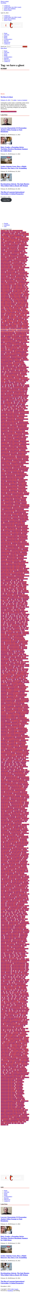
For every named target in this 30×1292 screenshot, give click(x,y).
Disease (11, 601)
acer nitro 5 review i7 (16, 292)
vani (11, 1030)
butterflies (23, 405)
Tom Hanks (10, 1015)
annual (17, 370)
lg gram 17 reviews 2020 (13, 678)
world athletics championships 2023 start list (13, 1106)
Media (5, 37)
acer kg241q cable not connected (9, 247)
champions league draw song (14, 527)
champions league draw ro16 (21, 505)
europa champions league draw (12, 610)
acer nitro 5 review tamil (7, 301)
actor (7, 349)
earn (8, 604)
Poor (27, 953)
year (13, 1123)
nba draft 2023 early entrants (13, 837)
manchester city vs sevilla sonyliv (17, 741)
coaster (9, 583)
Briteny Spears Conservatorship (9, 404)
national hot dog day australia (12, 778)
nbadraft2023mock (11, 910)
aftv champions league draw (20, 351)
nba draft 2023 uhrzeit (10, 897)
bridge (16, 403)
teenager (23, 1008)
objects (24, 911)
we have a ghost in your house (15, 1039)
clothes (5, 583)
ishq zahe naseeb (5, 660)
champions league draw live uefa (9, 479)
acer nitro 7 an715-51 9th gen (14, 310)
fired (25, 616)
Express (24, 613)
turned (2, 1018)
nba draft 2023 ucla (15, 895)
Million (18, 762)
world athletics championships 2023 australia (16, 1074)
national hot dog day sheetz (17, 797)
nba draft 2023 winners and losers (15, 905)
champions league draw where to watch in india (13, 567)
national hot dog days (19, 808)
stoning (25, 997)
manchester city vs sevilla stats (9, 743)
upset (27, 1028)
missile (11, 763)
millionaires (23, 762)
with (2, 1071)
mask (5, 759)
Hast (21, 627)
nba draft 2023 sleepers (22, 879)
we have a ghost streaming (17, 1053)
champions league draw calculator (9, 429)
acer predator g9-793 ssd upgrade (15, 343)
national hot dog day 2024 (7, 775)
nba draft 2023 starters (17, 882)
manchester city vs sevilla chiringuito (14, 703)
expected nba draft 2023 (14, 613)
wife (5, 1070)
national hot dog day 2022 (17, 772)
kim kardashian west (12, 669)
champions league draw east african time (16, 448)
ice (15, 651)
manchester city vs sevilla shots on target (14, 738)
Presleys (3, 956)
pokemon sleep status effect (19, 940)
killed (15, 667)
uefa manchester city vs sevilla (15, 1025)
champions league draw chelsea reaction (15, 440)
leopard (5, 672)
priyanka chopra (22, 956)
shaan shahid (4, 984)
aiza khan (3, 352)
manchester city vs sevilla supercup (14, 750)
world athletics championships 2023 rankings (12, 1092)
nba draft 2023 (18, 811)
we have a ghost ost (16, 1046)
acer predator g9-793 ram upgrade (15, 340)
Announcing (12, 370)
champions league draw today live (16, 546)
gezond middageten (10, 621)
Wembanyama (13, 1067)
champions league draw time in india (16, 540)
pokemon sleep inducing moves (21, 931)
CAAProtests (4, 407)
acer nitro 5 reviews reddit (19, 306)
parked (18, 914)
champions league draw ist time (13, 471)
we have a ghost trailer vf (13, 1064)
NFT (5, 911)
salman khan (18, 978)
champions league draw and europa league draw (14, 422)
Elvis (23, 607)
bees (4, 386)
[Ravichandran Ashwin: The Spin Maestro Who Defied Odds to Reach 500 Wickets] (6, 180)
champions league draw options (9, 491)
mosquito (19, 765)
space (13, 994)
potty (15, 954)
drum (26, 602)
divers (20, 601)
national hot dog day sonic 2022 (18, 799)
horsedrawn (17, 629)
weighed (6, 1067)
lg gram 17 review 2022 (10, 673)
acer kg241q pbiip (15, 261)
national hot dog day (19, 771)
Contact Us (7, 5)
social (22, 991)
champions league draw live (8, 475)
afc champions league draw (16, 349)
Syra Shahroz (4, 1005)
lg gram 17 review (12, 672)
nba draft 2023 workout (15, 908)
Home (5, 33)
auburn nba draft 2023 (6, 383)
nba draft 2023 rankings (15, 860)
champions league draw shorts (20, 518)
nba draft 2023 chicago (16, 832)
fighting (8, 616)
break (2, 403)
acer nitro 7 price (17, 322)
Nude (13, 911)
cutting (20, 590)
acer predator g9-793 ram (20, 339)
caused (7, 410)
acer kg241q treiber (21, 276)
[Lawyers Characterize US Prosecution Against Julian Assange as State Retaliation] (6, 124)
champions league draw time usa (20, 543)
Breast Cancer (7, 403)
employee (10, 608)
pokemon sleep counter (20, 928)
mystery (22, 769)
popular (3, 954)
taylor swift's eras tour (16, 1006)
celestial (11, 410)
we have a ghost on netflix (18, 1045)
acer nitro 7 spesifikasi (16, 328)
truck (21, 1016)
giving (2, 623)
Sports (5, 36)
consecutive (13, 584)
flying (23, 617)
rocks (26, 975)
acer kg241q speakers (21, 272)
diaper (13, 599)
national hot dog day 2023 (20, 774)
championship (8, 580)
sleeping (15, 991)
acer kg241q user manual (17, 278)
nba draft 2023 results (9, 864)
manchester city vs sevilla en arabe (14, 707)
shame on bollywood (6, 985)
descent (10, 599)
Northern (9, 911)
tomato (15, 1015)
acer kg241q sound (11, 272)
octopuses (3, 913)
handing (24, 626)
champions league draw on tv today (16, 487)
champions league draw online (18, 490)
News (2, 911)
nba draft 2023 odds (6, 852)
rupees (21, 976)
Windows (12, 1070)
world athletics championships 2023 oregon (12, 1091)
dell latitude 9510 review (15, 598)
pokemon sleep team (11, 942)
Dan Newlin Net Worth (7, 592)
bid (20, 397)
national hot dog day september (12, 796)
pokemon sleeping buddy (14, 945)
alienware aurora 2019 (18, 363)
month (11, 765)
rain (10, 960)
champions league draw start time (12, 530)
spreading (18, 996)
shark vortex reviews (21, 988)
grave (2, 624)
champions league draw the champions (17, 537)
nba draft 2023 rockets (16, 866)
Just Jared (21, 666)
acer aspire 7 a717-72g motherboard (12, 235)
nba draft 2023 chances (16, 829)
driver (22, 602)
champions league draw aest (8, 419)
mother (24, 765)
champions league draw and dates (9, 422)
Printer (16, 956)
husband (19, 632)
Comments (7, 225)
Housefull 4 (4, 630)
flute (18, 617)
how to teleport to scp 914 (14, 630)
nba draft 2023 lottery (16, 849)
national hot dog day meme (20, 793)
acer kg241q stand (5, 275)
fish (27, 616)
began (7, 386)
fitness (8, 617)
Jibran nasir (17, 663)
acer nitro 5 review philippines (18, 297)
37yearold (18, 232)
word (5, 1073)
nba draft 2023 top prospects (13, 891)
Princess (12, 956)
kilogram (19, 667)
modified (23, 763)
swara (12, 1003)
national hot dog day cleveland (14, 784)
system (10, 1005)
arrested (8, 371)
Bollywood (19, 400)
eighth (15, 607)
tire (24, 1011)
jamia (14, 660)
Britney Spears (9, 405)
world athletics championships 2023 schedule (12, 1097)
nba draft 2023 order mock (13, 855)
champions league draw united (16, 556)
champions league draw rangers (15, 493)
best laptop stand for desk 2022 (19, 388)
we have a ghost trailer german (9, 1058)
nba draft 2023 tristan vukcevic (19, 894)
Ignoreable (22, 651)
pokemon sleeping (19, 944)
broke (14, 405)
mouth (9, 766)
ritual (20, 972)
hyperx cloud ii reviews (7, 636)
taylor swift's (7, 1006)
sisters (8, 991)
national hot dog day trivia (17, 803)
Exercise (6, 613)
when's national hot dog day (18, 1068)
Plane (16, 920)
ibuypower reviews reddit (7, 651)
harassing (9, 627)
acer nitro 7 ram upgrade (16, 324)
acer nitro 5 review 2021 (17, 285)
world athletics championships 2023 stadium (12, 1103)
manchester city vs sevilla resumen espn (11, 735)
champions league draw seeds (19, 515)
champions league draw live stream (15, 476)
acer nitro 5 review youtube (8, 304)
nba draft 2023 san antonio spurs (14, 871)
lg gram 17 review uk (17, 676)
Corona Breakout (5, 587)
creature (7, 590)
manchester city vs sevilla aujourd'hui (17, 694)
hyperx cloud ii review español (14, 633)
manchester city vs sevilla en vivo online (17, 713)
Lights (13, 679)
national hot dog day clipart (16, 786)
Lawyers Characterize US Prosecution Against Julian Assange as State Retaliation (13, 129)
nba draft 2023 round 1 (13, 867)
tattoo (2, 1006)
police (14, 953)
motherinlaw (4, 766)
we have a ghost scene (18, 1050)
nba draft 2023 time (9, 886)
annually (21, 370)
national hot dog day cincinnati (9, 783)
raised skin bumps (5, 962)
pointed (23, 920)
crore (10, 590)
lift (11, 679)
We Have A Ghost (7, 97)
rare (15, 971)
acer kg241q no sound (21, 258)
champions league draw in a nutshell (10, 462)
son (12, 993)
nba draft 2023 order (15, 854)
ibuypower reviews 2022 (14, 648)
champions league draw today (8, 545)
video (14, 1030)
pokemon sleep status (6, 940)
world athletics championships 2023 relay (12, 1094)
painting (20, 913)
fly (20, 617)
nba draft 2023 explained (7, 845)
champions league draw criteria (9, 447)
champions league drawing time (15, 577)
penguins (14, 916)
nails (26, 769)
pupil (23, 957)
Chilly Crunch (14, 1289)
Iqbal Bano (18, 657)
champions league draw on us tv (9, 488)
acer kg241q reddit (18, 263)
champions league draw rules (8, 511)
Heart (27, 627)
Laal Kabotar (25, 669)
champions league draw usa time (15, 559)
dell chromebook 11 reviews (20, 595)
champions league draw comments (17, 442)
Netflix (26, 910)
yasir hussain (7, 1123)
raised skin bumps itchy (7, 963)
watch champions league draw (21, 1031)
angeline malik (4, 370)
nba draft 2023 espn (6, 843)
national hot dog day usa (15, 806)
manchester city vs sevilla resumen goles (14, 736)
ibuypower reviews (14, 645)
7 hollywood (7, 233)
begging (11, 386)
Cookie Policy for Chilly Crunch (12, 7)
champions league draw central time (13, 434)
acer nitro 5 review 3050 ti (18, 287)
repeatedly (8, 972)
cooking (20, 586)
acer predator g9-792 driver (22, 332)
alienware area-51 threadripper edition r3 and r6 (14, 359)
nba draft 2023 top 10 (20, 886)
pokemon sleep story (6, 941)
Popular (6, 223)
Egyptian (22, 605)
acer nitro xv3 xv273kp (23, 330)
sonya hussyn (24, 993)
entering (3, 610)
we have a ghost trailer (15, 1055)
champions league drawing (8, 576)
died (16, 599)
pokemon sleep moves (18, 932)
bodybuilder (4, 400)
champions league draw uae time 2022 (11, 552)
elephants (19, 607)
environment (8, 610)
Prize (2, 957)
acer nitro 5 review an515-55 (18, 288)
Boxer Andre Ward (9, 401)
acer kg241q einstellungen (11, 254)
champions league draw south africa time (14, 527)
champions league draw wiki (21, 571)
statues (10, 997)
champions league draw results (12, 500)
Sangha (13, 979)
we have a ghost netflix (10, 1042)
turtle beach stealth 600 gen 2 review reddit (15, 1018)
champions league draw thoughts (9, 539)
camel (20, 407)
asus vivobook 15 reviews (16, 380)
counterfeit (10, 589)
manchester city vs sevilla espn (9, 718)
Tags (5, 226)
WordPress (10, 1290)
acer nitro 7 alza (18, 307)
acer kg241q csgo (15, 253)
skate (11, 991)
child (22, 580)
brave (20, 401)
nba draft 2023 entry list (10, 842)
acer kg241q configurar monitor (14, 251)
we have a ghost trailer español (20, 1056)
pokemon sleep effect (6, 929)
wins (16, 1070)
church (12, 582)
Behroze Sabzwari (18, 386)
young (18, 1123)
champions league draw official (9, 482)
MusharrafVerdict (5, 769)
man (5, 682)
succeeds (17, 999)
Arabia (26, 370)
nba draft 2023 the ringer (13, 885)
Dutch (5, 604)
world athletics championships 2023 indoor (11, 1084)
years (15, 1123)
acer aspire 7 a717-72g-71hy (11, 239)
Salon (23, 978)
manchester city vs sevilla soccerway (10, 740)
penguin (10, 916)
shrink (20, 990)
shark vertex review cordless (12, 987)
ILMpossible (11, 653)
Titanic (27, 1011)
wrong (2, 1123)
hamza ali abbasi (14, 626)
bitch (19, 398)
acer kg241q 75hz (19, 242)
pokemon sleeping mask (18, 947)
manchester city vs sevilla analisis (9, 687)
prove (11, 957)
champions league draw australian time (18, 428)
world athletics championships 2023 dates (12, 1079)
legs (2, 672)
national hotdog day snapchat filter (10, 809)
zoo (7, 1124)
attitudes (12, 382)
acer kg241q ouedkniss (7, 260)
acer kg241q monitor (23, 257)
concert (8, 584)
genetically (17, 620)
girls (24, 621)
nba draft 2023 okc (16, 852)
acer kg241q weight (19, 279)
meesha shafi (9, 761)
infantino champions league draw (9, 655)
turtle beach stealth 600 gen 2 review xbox (12, 1019)
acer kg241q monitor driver (8, 258)
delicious (20, 593)
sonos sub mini (17, 993)
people (19, 916)
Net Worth (21, 910)
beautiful (26, 385)
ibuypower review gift (19, 639)
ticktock (15, 1011)
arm (2, 371)
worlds (21, 1121)
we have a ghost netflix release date (12, 1043)
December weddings (12, 593)
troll (18, 1016)
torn (22, 1015)
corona (24, 586)
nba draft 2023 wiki (11, 904)
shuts (23, 990)
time (18, 1011)
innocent (26, 655)
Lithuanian (21, 679)
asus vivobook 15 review (11, 374)
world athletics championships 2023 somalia (13, 1100)
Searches (22, 981)
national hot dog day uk (17, 805)
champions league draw (7, 411)
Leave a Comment (22, 100)
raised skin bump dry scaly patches (20, 960)
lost (4, 681)
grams (26, 623)
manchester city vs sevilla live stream (10, 724)
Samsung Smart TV (6, 979)
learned (20, 670)
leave (23, 670)
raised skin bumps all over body (18, 962)
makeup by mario (17, 681)
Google (22, 623)
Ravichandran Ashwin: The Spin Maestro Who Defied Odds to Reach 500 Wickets (15, 185)
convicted (19, 584)
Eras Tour (17, 610)
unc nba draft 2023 (18, 1027)
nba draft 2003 (10, 811)
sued (27, 999)
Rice (17, 972)
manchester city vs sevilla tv (8, 753)
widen (2, 1070)
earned (11, 604)
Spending (9, 996)
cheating (14, 580)
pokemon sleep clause (20, 926)
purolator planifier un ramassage (9, 959)
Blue (25, 398)
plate (19, 920)
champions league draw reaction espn (14, 496)
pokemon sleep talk (17, 941)
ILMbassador (4, 653)
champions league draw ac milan (15, 417)
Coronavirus (13, 587)
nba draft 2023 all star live (14, 818)
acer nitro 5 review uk (22, 303)
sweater (25, 1003)
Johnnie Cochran (5, 664)
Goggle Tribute (11, 623)
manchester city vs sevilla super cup (10, 746)
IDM (17, 651)
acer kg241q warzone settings (13, 278)
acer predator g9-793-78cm (13, 346)
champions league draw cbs (8, 432)
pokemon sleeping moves (7, 948)
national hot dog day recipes (8, 795)
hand (21, 626)
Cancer (24, 407)
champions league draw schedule (13, 513)
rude (18, 976)
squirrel (27, 996)
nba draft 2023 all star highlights (14, 816)
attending (7, 382)
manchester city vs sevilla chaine (15, 697)
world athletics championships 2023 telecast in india (13, 1109)
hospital (22, 629)
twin (24, 1019)
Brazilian (25, 401)
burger (18, 405)
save (28, 979)
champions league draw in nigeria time (13, 465)
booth (2, 401)
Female (16, 614)
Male (27, 681)
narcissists (11, 771)
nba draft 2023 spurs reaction (19, 880)
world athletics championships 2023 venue (14, 1120)
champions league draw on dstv (18, 484)
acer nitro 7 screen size (23, 326)
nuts (21, 911)
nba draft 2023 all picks (18, 812)
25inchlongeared (5, 232)
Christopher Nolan (5, 582)
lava (14, 670)
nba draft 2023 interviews (19, 848)
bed (2, 386)
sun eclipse (5, 1000)
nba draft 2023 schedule (7, 873)
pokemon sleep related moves (12, 935)
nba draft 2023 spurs (6, 880)
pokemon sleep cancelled (7, 926)
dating (19, 592)
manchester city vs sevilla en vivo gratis (15, 711)
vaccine (6, 1030)
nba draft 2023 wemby (13, 901)
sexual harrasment (19, 982)
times (21, 1011)
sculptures (16, 981)
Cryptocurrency (8, 39)
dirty (2, 601)
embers (27, 607)
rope (12, 976)
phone (26, 919)
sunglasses (8, 1003)
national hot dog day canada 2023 (16, 780)
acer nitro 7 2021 (8, 307)
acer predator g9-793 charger (12, 336)
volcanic (3, 1031)
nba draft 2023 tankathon (14, 883)
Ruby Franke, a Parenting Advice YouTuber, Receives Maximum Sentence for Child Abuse (14, 149)
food (26, 617)
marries (26, 758)
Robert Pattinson (9, 975)
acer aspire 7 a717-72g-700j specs (13, 237)
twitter (27, 1019)
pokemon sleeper (21, 942)
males (2, 682)
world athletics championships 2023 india (12, 1082)
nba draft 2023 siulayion (9, 879)
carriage (14, 408)
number (17, 911)
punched (19, 957)
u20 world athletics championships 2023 (14, 1021)
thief (11, 1009)
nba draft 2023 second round (16, 876)
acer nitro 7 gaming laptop (15, 318)
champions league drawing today (9, 579)
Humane (3, 632)
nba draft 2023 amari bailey (15, 820)
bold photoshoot (11, 400)
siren (5, 991)
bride (13, 403)
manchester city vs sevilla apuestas (10, 691)
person (12, 917)
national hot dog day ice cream (18, 789)
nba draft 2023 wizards (16, 907)
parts (2, 916)
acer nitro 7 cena (20, 315)
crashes (2, 590)
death (4, 593)
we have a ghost (16, 1033)
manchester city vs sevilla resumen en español (13, 734)
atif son (2, 382)
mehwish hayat (17, 761)
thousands (3, 1011)
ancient (21, 366)
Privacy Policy (8, 10)
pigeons (9, 920)
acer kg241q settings (12, 270)
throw (7, 1011)
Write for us (7, 42)
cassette (26, 408)
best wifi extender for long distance (10, 397)
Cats (3, 410)
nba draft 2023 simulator (14, 877)
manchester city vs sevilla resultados (18, 729)
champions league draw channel (13, 437)
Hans (5, 627)
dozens (19, 602)
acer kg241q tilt (11, 276)
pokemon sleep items (6, 932)
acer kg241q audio (15, 244)
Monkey (7, 765)
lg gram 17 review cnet (23, 673)
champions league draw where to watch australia (13, 565)
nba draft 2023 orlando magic (15, 857)
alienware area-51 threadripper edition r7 (12, 362)
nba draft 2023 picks (17, 858)
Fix (11, 617)
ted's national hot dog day (13, 1008)
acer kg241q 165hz (9, 242)
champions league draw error (18, 454)
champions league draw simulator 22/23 (14, 522)
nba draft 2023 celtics (19, 827)
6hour (2, 233)
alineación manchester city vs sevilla (10, 364)
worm (24, 1121)
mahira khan (9, 681)
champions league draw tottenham (10, 547)
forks (2, 618)
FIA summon (25, 614)
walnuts (7, 1031)
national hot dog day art (12, 777)
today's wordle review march (8, 1012)
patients (6, 916)
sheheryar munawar (6, 990)
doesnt (6, 602)
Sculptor (11, 981)
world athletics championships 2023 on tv (12, 1088)
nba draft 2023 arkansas (15, 824)
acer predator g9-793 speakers (12, 342)
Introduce (7, 657)
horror (12, 629)
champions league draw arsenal (9, 426)
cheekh (18, 580)
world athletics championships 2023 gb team (11, 1081)
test (1, 1009)
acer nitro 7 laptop (7, 322)
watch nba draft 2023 (6, 1033)
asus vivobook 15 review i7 (15, 376)
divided (24, 601)
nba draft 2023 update (20, 898)
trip (16, 1016)
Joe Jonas (23, 663)
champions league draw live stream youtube (12, 478)
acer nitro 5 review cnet (19, 290)
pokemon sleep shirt (9, 938)
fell (13, 614)
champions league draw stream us (20, 531)
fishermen (3, 617)
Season (26, 981)
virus (20, 1030)
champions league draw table (19, 534)
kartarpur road (9, 667)
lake (2, 670)
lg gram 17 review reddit (20, 675)
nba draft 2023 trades (18, 892)
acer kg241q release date (17, 264)
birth (17, 398)
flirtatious (14, 617)
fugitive (19, 618)
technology (3, 1008)
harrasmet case (16, 627)
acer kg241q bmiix (23, 245)
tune (24, 1016)
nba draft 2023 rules (10, 868)
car (5, 408)
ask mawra (23, 373)
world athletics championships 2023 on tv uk (11, 1090)
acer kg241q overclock (19, 260)
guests (9, 624)
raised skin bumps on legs (18, 968)
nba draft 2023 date (13, 836)
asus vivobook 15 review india (13, 376)
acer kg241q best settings (11, 245)
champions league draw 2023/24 (9, 416)
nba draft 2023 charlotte (14, 830)
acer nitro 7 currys (22, 316)
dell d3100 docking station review (9, 596)
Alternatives (4, 366)
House (26, 629)
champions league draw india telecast (10, 466)
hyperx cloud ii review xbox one (17, 635)
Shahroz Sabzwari (21, 984)
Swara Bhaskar (18, 1003)
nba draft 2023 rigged (21, 864)
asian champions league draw (12, 373)
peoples (23, 916)
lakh (4, 670)
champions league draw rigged (13, 503)
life (9, 679)
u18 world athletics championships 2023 (11, 1021)
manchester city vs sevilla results (9, 731)
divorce (3, 602)
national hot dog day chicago (19, 781)
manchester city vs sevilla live (19, 722)
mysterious (17, 769)
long (2, 681)
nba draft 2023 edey (13, 839)
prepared (23, 954)
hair (9, 626)
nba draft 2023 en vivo (13, 840)
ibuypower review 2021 (18, 638)
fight (5, 616)
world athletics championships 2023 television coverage (14, 1110)
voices (23, 1030)
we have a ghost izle (14, 1040)
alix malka (22, 364)
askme (2, 374)
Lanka (7, 670)
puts (19, 959)
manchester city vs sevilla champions (10, 698)
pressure (7, 956)
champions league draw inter (10, 469)
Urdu (2, 1030)
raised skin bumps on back (18, 965)
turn (26, 1016)
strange (6, 999)
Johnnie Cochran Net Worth (17, 664)
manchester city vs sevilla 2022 (15, 682)
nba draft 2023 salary (6, 870)
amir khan (16, 366)
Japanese (26, 661)
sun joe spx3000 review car (12, 1002)
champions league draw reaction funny (11, 497)
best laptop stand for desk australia (10, 389)
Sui (1, 1000)
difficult (20, 599)
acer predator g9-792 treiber (8, 333)
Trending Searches (10, 1016)
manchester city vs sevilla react (9, 728)
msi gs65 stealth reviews (11, 768)
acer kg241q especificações (17, 255)
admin (14, 100)
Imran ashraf (16, 654)
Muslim (12, 769)
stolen (13, 997)
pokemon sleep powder (13, 934)
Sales (13, 978)
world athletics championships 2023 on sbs (11, 1087)
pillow (13, 920)
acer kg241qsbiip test (23, 282)
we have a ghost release (14, 1047)
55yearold (23, 232)
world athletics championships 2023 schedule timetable (12, 1098)
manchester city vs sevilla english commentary (13, 716)
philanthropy (21, 919)
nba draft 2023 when (11, 903)
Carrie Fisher (19, 408)
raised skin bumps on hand (18, 966)
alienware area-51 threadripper (18, 357)
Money (2, 765)
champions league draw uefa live (18, 553)
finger (21, 616)
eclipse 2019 (20, 604)
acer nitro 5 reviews (20, 304)
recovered (22, 971)
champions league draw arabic (19, 425)
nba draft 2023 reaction (14, 861)
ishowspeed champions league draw (18, 658)
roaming (3, 975)
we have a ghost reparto (16, 1049)
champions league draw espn (8, 456)
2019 (7, 230)
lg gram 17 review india (7, 675)
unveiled (23, 1028)
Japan (22, 661)
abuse (12, 233)
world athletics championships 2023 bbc (11, 1076)
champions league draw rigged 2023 (14, 504)
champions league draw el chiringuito (19, 451)
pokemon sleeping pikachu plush (16, 950)
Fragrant (6, 618)
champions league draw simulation (10, 519)
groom (5, 624)
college (19, 583)
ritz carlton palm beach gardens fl (20, 974)
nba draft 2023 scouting (12, 874)
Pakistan (24, 913)
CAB (9, 407)
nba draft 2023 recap (13, 863)
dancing (15, 592)
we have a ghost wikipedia (10, 1065)
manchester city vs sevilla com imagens (11, 704)
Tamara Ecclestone (20, 1005)
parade (7, 914)
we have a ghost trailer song (8, 1062)
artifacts (3, 373)
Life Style (6, 34)
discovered (6, 601)
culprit (16, 590)
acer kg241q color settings (11, 250)
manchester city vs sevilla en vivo (14, 710)
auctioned (15, 383)
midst (3, 762)
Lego (26, 670)
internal (3, 657)
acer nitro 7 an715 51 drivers (12, 309)
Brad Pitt (16, 401)
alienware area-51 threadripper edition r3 (11, 358)
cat (1, 410)
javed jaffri (3, 663)
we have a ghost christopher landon (14, 1037)
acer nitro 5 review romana (19, 298)
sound (10, 994)
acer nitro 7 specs (5, 328)
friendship (14, 618)
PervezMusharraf (10, 919)
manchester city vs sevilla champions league (14, 699)
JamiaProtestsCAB (6, 661)
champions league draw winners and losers (12, 573)
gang (8, 620)
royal (15, 976)
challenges (21, 410)
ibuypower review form (7, 639)
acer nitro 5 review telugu (20, 301)
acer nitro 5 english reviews (8, 284)
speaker (17, 994)
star (3, 997)
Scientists (6, 981)
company (24, 583)
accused (16, 233)
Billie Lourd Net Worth (7, 398)
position (7, 954)
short (12, 990)
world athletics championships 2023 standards (12, 1104)
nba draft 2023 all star (15, 814)
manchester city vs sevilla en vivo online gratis (13, 715)
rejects (26, 971)
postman (12, 954)
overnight (15, 913)
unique (18, 1028)
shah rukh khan (12, 984)
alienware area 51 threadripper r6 (9, 355)
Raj (12, 971)
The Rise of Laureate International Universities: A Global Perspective (12, 193)
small (19, 991)
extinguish (3, 614)
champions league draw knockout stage (16, 474)
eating (15, 604)
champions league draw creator (18, 445)
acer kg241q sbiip (24, 267)
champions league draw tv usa (14, 549)
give (26, 621)
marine (22, 758)
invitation (12, 657)
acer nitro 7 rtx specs (22, 325)
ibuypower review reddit (11, 642)
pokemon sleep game (17, 929)
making (24, 681)
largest (11, 670)
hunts (15, 632)
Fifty (2, 616)
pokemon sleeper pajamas (7, 944)
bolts (23, 400)
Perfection (3, 917)
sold (6, 993)
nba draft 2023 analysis (18, 821)
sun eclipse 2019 (13, 1000)
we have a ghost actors (13, 1034)
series (10, 982)
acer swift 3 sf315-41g (12, 348)
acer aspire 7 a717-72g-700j (16, 236)
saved (2, 981)
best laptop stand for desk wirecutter (14, 394)
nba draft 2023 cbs (8, 827)
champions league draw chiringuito (10, 441)
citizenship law (23, 582)
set (13, 982)
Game (23, 618)
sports (14, 996)
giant (17, 621)
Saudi (25, 979)
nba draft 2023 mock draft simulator (19, 851)
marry (2, 759)
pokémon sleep (5, 922)
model (15, 763)
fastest (10, 614)
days (2, 593)
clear (2, 583)
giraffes (20, 621)
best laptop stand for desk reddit (16, 391)
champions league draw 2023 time (16, 414)
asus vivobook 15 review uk (12, 379)
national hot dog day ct (17, 787)
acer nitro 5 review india (16, 295)
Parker (22, 914)
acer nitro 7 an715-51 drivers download (14, 311)
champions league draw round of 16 (10, 506)
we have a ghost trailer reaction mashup (18, 1061)
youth (22, 1123)
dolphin (11, 602)
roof (10, 976)
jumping (16, 666)
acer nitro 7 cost (13, 316)
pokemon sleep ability (14, 922)
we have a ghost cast (11, 1036)
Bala (7, 385)
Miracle (7, 763)
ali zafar (8, 352)
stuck (13, 999)
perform (8, 917)
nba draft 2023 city (16, 833)
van (9, 1030)
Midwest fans (9, 762)
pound (19, 954)
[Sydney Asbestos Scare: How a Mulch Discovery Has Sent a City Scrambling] (6, 163)
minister (3, 763)
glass (5, 623)
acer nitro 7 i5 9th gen (8, 319)
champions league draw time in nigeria (11, 542)
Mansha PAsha (16, 758)
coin (16, 583)
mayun (17, 759)
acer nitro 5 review (20, 284)
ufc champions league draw (13, 1026)
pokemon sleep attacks (9, 925)
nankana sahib (4, 771)
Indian (24, 654)
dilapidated (25, 599)
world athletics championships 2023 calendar (15, 1078)
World (8, 1073)
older (7, 913)
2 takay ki (3, 230)
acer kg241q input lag (11, 257)
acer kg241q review (17, 266)
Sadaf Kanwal (8, 978)
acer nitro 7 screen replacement (9, 326)
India (21, 654)
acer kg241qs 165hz (11, 281)
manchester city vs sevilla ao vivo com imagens (13, 690)
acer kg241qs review (12, 282)
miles (14, 762)
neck (17, 910)
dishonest (16, 601)
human (23, 630)
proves (15, 957)
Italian (11, 660)
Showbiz (6, 40)
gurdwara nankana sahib (17, 624)
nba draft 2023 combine (10, 834)
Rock (23, 975)
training (3, 1016)
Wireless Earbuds (22, 1070)
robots (19, 975)
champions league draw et (9, 457)
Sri (1, 997)
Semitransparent (5, 982)
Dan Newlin (25, 590)
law (17, 670)
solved (8, 993)
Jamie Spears (14, 661)
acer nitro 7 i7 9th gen (11, 321)
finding (12, 616)
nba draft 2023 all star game (17, 815)
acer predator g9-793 (21, 333)
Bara (12, 385)
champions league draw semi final (9, 516)
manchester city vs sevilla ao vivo (17, 688)
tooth (19, 1015)
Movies (3, 93)
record (17, 971)
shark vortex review (10, 988)
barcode (16, 385)
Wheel (19, 1067)
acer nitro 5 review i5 (18, 291)
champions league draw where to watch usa (15, 569)
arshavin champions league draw (18, 371)
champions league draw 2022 (21, 411)
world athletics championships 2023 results (11, 1095)
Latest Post (6, 200)
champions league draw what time (16, 564)
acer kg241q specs (24, 273)
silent (2, 991)
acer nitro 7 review (12, 325)
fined (18, 616)
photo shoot (4, 920)
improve (10, 654)
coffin (13, 583)
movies (17, 766)
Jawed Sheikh (10, 663)
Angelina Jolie (7, 368)
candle (2, 408)
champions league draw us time (9, 558)
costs (6, 589)
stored (2, 999)
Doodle (15, 602)
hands (2, 627)
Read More (8, 111)
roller (2, 976)
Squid (23, 996)
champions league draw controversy (10, 444)
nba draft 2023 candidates (12, 826)
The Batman (6, 1009)
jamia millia (20, 660)
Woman (5, 1071)
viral (17, 1030)
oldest (10, 913)
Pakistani (3, 914)
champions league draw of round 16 (15, 481)
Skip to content (5, 1)
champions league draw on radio (9, 485)
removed (3, 972)
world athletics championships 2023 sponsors (14, 1101)
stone (21, 997)
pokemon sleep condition (7, 928)
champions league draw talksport (9, 536)
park (15, 914)
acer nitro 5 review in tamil (16, 294)
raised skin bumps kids (19, 963)
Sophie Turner (4, 994)
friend (10, 618)
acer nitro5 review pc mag (7, 332)
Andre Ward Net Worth (10, 367)
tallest (13, 1005)
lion (17, 679)
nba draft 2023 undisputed (7, 898)
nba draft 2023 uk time (22, 897)
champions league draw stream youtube (11, 533)
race (7, 960)
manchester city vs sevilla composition (14, 705)
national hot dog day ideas (7, 790)
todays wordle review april (13, 1013)
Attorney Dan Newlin (20, 382)
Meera (24, 759)
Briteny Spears (22, 403)
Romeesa (6, 976)
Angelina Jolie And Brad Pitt (19, 368)
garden (12, 620)
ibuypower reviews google (17, 650)
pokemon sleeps (8, 953)
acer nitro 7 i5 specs (19, 319)
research (13, 972)
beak (23, 385)
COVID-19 (20, 589)
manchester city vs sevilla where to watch (14, 755)
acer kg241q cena (13, 248)
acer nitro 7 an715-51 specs (12, 313)
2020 (10, 230)
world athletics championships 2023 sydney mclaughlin (12, 1107)
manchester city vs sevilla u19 (14, 755)
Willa (8, 1070)
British (19, 404)
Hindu (2, 629)
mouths (13, 766)
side (26, 990)
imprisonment (4, 654)
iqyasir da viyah (5, 658)
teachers (25, 1006)
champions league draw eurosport (13, 459)
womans (10, 1071)
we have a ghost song (16, 1052)
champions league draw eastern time (10, 450)
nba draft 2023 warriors (17, 900)
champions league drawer (18, 574)
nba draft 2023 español (22, 842)
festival (20, 614)
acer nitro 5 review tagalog (20, 300)
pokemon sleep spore (20, 938)
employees (16, 608)
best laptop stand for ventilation (20, 395)
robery (16, 975)
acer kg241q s (16, 267)
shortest (16, 990)
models (19, 763)
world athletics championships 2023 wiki (14, 1121)
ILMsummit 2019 (19, 653)
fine (16, 616)
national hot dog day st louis (17, 802)
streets (10, 999)
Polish (18, 953)
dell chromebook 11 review (13, 594)
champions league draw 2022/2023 (10, 413)
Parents (11, 914)
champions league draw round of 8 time (13, 509)
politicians (23, 953)
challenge (16, 410)
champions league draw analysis (14, 420)
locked (25, 679)
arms (4, 371)
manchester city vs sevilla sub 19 (16, 744)
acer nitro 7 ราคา (12, 330)
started (6, 997)
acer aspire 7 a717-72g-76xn (13, 241)
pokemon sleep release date (12, 937)
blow (22, 398)
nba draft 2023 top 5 (15, 889)
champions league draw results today (13, 501)
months (15, 765)
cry (13, 590)
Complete (3, 584)
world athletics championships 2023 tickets (12, 1113)
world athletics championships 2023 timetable (14, 1113)
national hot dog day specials (8, 800)
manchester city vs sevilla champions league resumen (15, 700)
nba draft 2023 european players (19, 843)
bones (26, 400)
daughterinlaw (25, 592)
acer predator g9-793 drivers (18, 337)
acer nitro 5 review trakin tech (8, 303)
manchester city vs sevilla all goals (16, 685)
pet (16, 919)
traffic (24, 1015)
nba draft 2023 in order (10, 846)
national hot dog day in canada (13, 792)
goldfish (18, 623)
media (20, 759)
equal (13, 610)
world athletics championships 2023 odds (12, 1085)
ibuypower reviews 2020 (14, 647)
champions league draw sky (8, 525)
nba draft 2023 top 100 (19, 888)
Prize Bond (7, 957)
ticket (11, 1011)
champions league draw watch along (10, 561)
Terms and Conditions (10, 8)
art (28, 371)
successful (22, 999)
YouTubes (3, 1124)
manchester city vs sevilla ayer (9, 695)
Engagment (22, 608)
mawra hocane (11, 759)
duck (2, 604)
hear (24, 627)
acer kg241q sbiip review (7, 269)
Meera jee (3, 761)
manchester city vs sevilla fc (13, 721)
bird (14, 398)
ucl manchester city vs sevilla (11, 1024)
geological (22, 620)
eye (7, 614)
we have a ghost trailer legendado (11, 1059)
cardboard (9, 408)
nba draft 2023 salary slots (19, 870)
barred (19, 385)
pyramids (22, 959)
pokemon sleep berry (20, 925)
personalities (18, 917)
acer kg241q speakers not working (10, 273)
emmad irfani (4, 608)
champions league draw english (9, 453)
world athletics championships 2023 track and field (15, 1115)
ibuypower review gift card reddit (9, 641)
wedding (20, 1065)
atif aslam (25, 380)
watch (11, 1031)
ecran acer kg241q (11, 605)
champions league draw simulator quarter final (13, 524)
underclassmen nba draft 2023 (8, 1028)
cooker (16, 586)
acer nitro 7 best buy (10, 315)
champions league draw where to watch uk (12, 568)
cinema (16, 582)
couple (15, 589)
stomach (18, 997)
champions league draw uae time (19, 550)
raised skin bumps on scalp (19, 969)
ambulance (10, 366)
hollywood (7, 629)
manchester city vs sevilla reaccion (15, 726)
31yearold (12, 232)
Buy (27, 405)
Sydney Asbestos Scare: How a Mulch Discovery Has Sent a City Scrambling (14, 167)
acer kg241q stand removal (18, 275)
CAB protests (14, 407)
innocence (21, 655)
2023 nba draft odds (17, 230)
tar (26, 1005)
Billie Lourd (24, 397)
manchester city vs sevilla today (20, 752)
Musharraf (20, 768)
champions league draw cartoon (16, 431)
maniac (10, 758)
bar (9, 385)
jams (19, 661)
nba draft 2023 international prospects (12, 847)
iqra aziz (24, 657)
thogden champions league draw (20, 1009)
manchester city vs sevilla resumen (17, 732)
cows (25, 589)
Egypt (18, 605)
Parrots (26, 914)
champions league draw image (21, 460)
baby (19, 383)
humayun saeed (10, 632)
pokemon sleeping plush (7, 951)
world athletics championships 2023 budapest (13, 1076)
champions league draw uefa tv (9, 555)
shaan (25, 982)
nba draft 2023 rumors (22, 868)
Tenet (26, 1008)
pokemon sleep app (14, 923)
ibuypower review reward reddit (13, 644)
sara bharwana (19, 979)
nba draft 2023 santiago (22, 871)
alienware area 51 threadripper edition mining (16, 354)
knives (19, 669)
